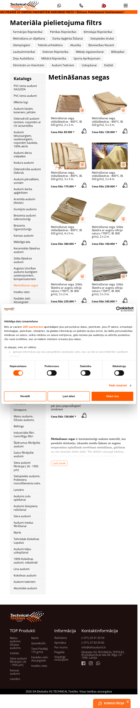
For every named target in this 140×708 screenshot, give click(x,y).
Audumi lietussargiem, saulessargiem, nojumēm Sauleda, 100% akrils (26, 139)
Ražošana (60, 637)
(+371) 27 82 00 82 (92, 642)
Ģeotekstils (38, 643)
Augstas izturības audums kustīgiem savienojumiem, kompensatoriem (25, 274)
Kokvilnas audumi (25, 575)
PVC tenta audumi (25, 96)
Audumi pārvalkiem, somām (26, 181)
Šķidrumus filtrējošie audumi (27, 444)
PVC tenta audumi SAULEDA (25, 87)
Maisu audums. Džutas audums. (24, 418)
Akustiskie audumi (25, 588)
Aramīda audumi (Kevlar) (24, 201)
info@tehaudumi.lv (93, 647)
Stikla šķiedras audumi (23, 260)
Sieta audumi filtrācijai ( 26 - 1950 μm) (26, 466)
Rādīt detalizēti (118, 385)
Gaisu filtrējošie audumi (24, 454)
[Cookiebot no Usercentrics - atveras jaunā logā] (119, 309)
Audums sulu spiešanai (22, 498)
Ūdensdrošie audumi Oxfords (27, 171)
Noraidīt (25, 396)
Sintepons (20, 410)
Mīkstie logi (21, 102)
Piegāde (59, 652)
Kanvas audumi (23, 235)
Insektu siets (22, 292)
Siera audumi (22, 516)
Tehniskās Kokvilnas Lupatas (26, 540)
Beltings (19, 426)
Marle (17, 532)
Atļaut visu (112, 396)
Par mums (61, 647)
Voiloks (14, 653)
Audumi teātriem (25, 582)
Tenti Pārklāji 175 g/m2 (39, 650)
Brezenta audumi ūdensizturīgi (25, 217)
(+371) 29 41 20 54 (92, 637)
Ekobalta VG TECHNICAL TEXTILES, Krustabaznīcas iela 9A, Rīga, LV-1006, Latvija (103, 655)
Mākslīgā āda (22, 242)
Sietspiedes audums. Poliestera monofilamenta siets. (27, 479)
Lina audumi (22, 569)
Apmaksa (60, 642)
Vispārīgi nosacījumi (61, 658)
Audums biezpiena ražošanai (26, 508)
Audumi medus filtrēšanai (23, 524)
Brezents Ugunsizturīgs (23, 227)
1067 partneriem (33, 326)
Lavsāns (19, 490)
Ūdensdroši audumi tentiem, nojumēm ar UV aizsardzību (27, 122)
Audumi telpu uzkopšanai (22, 551)
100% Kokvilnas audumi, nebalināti (26, 560)
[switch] (52, 373)
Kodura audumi (24, 163)
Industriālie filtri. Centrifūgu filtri (24, 434)
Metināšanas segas (26, 285)
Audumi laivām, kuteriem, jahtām (25, 110)
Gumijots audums (25, 209)
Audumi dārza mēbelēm (23, 154)
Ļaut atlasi (69, 396)
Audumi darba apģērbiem (23, 191)
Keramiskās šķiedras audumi (27, 250)
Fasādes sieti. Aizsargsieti (22, 300)
